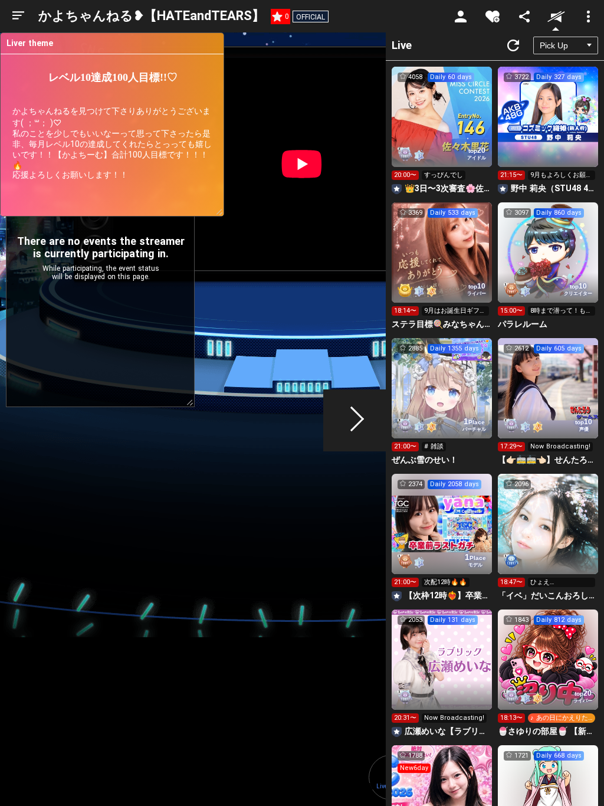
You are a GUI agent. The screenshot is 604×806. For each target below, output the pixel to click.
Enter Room (442, 127)
